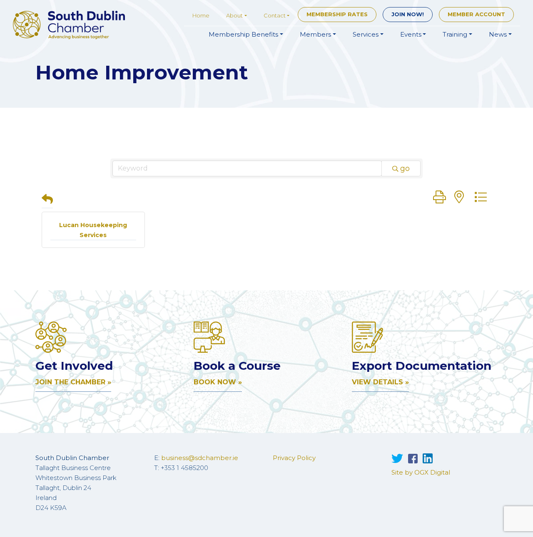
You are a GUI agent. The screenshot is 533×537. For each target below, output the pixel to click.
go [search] (405, 168)
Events (410, 34)
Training (455, 34)
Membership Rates (337, 14)
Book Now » (218, 382)
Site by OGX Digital (420, 472)
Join (407, 14)
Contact (275, 15)
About (234, 15)
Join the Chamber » (73, 382)
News (498, 34)
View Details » (380, 382)
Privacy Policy (294, 458)
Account (476, 14)
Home (200, 15)
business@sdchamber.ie (199, 458)
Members (315, 34)
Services (366, 34)
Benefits (243, 34)
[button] (47, 200)
